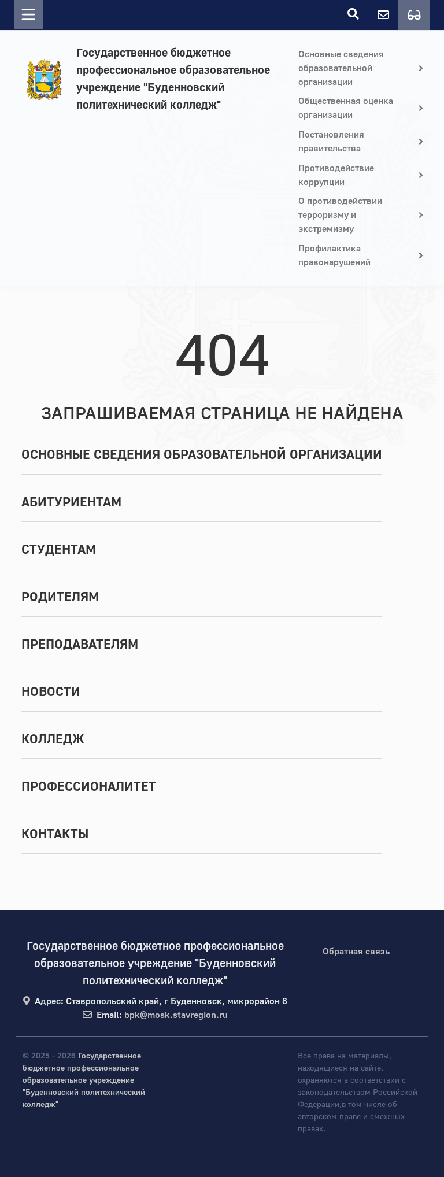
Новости (50, 692)
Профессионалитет (88, 787)
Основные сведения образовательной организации (201, 455)
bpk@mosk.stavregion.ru (176, 1015)
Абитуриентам (71, 502)
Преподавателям (79, 644)
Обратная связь (356, 951)
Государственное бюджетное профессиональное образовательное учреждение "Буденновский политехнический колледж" (173, 79)
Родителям (60, 597)
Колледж (52, 739)
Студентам (58, 550)
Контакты (54, 834)
